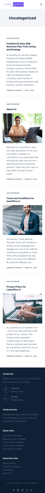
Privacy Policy (9, 463)
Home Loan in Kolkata (13, 442)
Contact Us (8, 470)
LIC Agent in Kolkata (12, 449)
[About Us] (22, 128)
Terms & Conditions (12, 466)
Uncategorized (12, 38)
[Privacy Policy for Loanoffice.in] (22, 308)
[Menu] (41, 4)
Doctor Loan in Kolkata (13, 445)
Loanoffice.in (33, 483)
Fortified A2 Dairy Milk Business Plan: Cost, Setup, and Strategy (21, 46)
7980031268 (17, 400)
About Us (11, 109)
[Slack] (31, 490)
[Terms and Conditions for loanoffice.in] (22, 220)
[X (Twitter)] (18, 490)
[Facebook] (14, 490)
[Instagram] (22, 490)
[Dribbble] (27, 490)
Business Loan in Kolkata (14, 439)
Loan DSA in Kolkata (12, 435)
